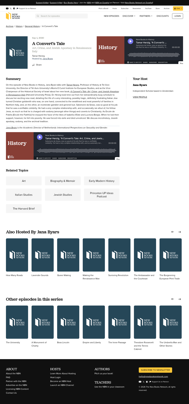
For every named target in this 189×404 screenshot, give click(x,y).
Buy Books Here (71, 2)
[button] (172, 232)
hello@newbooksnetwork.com (153, 376)
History (19, 26)
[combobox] (61, 16)
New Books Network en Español (139, 2)
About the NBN (13, 373)
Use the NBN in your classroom (109, 386)
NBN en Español (102, 2)
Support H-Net (56, 2)
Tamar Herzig (72, 84)
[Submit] (37, 16)
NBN (89, 2)
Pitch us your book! (103, 373)
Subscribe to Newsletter (155, 370)
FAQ (8, 377)
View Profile (140, 97)
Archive (9, 26)
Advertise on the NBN (16, 385)
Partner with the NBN (16, 381)
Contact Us (11, 392)
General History (32, 26)
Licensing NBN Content (17, 389)
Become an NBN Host (60, 381)
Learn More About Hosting (63, 373)
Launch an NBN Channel (62, 385)
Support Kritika (42, 2)
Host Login (55, 377)
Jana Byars (47, 58)
